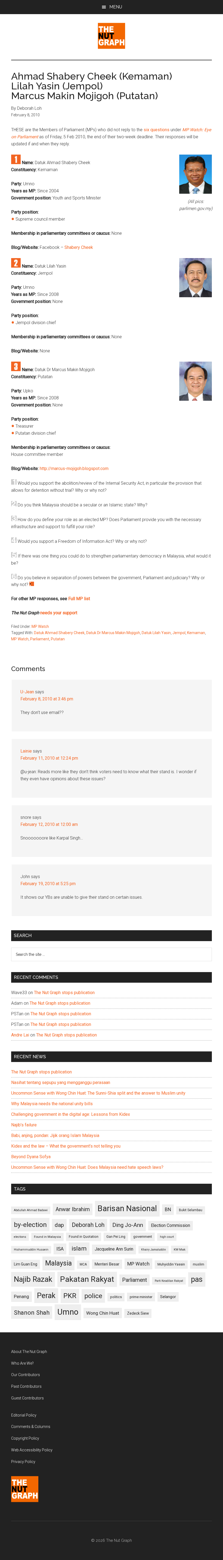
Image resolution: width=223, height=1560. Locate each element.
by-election (30, 1225)
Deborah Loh (88, 1224)
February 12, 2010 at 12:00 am (49, 824)
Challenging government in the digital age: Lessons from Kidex (70, 1114)
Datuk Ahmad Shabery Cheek (59, 633)
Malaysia (58, 1263)
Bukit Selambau (190, 1210)
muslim (198, 1264)
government (142, 1237)
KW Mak (179, 1249)
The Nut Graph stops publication (64, 992)
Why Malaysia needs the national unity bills (52, 1103)
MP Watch (40, 626)
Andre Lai (20, 1035)
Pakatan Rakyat (87, 1279)
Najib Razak (33, 1279)
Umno (67, 1312)
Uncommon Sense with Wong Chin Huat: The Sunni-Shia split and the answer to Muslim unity (98, 1093)
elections (20, 1237)
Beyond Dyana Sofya (31, 1156)
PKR (69, 1296)
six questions (156, 129)
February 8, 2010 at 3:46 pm (46, 698)
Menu (115, 7)
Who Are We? (22, 1363)
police (93, 1296)
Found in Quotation (83, 1237)
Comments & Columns (30, 1426)
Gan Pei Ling (115, 1237)
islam (79, 1248)
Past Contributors (26, 1386)
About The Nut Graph (29, 1351)
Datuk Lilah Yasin (156, 633)
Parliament (39, 639)
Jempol (178, 633)
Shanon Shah (31, 1312)
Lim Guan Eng (25, 1264)
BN (168, 1209)
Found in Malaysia (47, 1237)
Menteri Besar (107, 1264)
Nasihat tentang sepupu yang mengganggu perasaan (60, 1082)
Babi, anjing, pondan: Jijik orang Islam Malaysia (55, 1135)
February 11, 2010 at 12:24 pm (49, 758)
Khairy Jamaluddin (153, 1249)
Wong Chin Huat (102, 1313)
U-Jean (27, 691)
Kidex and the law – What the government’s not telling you (65, 1146)
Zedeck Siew (138, 1313)
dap (59, 1224)
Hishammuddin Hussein (31, 1249)
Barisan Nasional (127, 1208)
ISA (60, 1249)
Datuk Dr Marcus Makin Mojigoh (113, 633)
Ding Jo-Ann (127, 1225)
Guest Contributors (27, 1398)
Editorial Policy (23, 1415)
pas (197, 1279)
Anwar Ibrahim (72, 1209)
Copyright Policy (25, 1438)
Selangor (168, 1296)
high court (167, 1237)
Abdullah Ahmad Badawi (31, 1210)
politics (116, 1297)
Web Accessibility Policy (31, 1450)
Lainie (26, 751)
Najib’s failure (24, 1124)
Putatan (58, 639)
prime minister (141, 1297)
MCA (83, 1264)
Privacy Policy (23, 1461)
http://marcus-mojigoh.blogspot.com (74, 468)
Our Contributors (25, 1375)
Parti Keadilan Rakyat (169, 1281)
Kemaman (196, 633)
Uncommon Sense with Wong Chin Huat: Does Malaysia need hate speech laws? (87, 1167)
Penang (21, 1296)
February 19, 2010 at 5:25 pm (48, 883)
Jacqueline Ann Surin (114, 1249)
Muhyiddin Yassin (171, 1264)
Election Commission (170, 1225)
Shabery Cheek (78, 247)
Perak (46, 1295)
